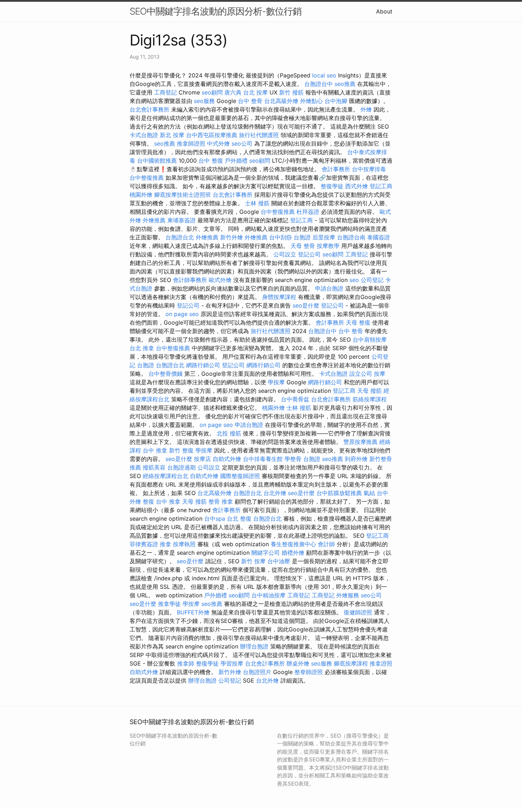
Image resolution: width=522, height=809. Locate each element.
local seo (324, 75)
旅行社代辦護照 (259, 135)
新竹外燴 (231, 237)
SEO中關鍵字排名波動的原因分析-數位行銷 (215, 11)
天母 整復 (358, 322)
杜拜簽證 (308, 211)
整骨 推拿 (220, 501)
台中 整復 (211, 160)
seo (354, 279)
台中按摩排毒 (369, 169)
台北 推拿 (142, 348)
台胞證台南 (351, 237)
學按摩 (276, 382)
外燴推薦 (154, 220)
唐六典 (232, 92)
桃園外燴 (141, 194)
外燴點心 (311, 100)
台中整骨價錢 (165, 373)
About (384, 11)
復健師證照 (358, 612)
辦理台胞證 (254, 646)
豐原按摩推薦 (360, 441)
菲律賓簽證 (144, 544)
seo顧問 (212, 92)
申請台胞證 (329, 288)
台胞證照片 (257, 671)
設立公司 (360, 373)
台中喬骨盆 (295, 399)
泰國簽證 (378, 237)
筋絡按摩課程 (370, 399)
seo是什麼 (306, 305)
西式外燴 (356, 186)
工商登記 (165, 92)
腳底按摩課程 (351, 663)
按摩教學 (328, 245)
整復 (148, 501)
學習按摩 (232, 663)
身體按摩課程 (279, 296)
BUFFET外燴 (193, 612)
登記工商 (381, 186)
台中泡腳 (336, 100)
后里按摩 (323, 237)
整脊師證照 (308, 671)
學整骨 (292, 458)
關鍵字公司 (265, 552)
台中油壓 (278, 561)
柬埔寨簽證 (181, 220)
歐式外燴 (220, 279)
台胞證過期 (181, 467)
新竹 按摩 (253, 561)
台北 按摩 (255, 92)
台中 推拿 (155, 450)
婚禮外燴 (293, 552)
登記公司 (309, 254)
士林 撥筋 (257, 203)
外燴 (366, 109)
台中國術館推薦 (157, 160)
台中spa (214, 518)
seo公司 (242, 143)
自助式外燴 (227, 458)
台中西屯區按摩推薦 (211, 135)
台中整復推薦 (147, 177)
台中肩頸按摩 (370, 339)
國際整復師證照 (240, 475)
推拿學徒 (169, 603)
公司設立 (284, 254)
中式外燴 (218, 143)
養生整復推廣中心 (293, 544)
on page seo (182, 313)
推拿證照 (381, 663)
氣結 (369, 492)
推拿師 (185, 663)
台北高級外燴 (281, 100)
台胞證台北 (179, 237)
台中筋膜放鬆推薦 (339, 492)
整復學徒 (332, 186)
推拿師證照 (191, 143)
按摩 (379, 373)
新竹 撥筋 (291, 92)
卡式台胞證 (144, 135)
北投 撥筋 (229, 433)
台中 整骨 (250, 100)
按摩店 (202, 458)
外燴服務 (347, 595)
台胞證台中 (318, 83)
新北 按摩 (172, 135)
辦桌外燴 (298, 663)
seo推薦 (345, 83)
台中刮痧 (280, 237)
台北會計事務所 (149, 109)
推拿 (165, 544)
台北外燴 (274, 492)
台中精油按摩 (268, 595)
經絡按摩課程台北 (165, 475)
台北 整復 (239, 518)
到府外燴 (356, 458)
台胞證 (302, 237)
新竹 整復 (181, 450)
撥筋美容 (154, 467)
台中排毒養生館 (263, 458)
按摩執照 (184, 544)
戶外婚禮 (236, 160)
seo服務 (204, 100)
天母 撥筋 (369, 390)
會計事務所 (336, 169)
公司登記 (372, 279)
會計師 (326, 544)
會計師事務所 (190, 279)
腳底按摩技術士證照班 (182, 194)
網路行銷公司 (203, 365)
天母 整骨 (302, 245)
